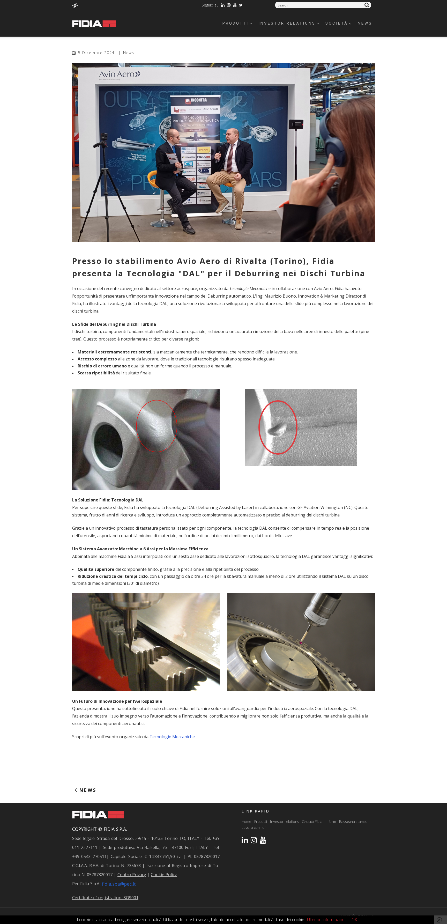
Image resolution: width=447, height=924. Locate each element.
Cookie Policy (164, 874)
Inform (330, 821)
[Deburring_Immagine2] (146, 438)
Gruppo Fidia (312, 821)
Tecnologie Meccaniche (172, 737)
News (365, 23)
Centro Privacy (131, 874)
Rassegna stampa (353, 821)
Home (246, 821)
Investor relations (287, 23)
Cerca (367, 5)
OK (354, 919)
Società (336, 23)
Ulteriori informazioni (326, 919)
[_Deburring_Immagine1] (301, 426)
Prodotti (235, 23)
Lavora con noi (253, 827)
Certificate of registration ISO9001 (105, 897)
